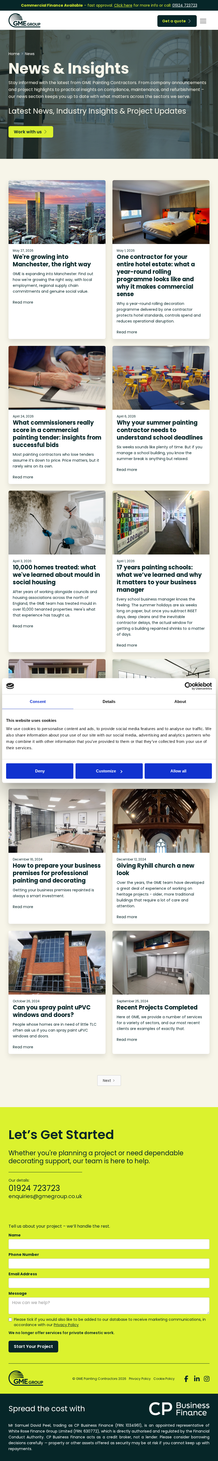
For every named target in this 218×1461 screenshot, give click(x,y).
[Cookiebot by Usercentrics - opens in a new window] (188, 686)
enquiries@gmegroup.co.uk (45, 1196)
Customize (106, 771)
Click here (123, 5)
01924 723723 (184, 5)
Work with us (30, 132)
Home (14, 53)
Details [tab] (109, 701)
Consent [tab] (38, 701)
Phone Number (24, 1254)
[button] (203, 21)
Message (18, 1293)
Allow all (178, 771)
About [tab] (180, 701)
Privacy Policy (66, 1324)
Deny (40, 771)
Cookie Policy (164, 1378)
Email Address (23, 1274)
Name (15, 1235)
